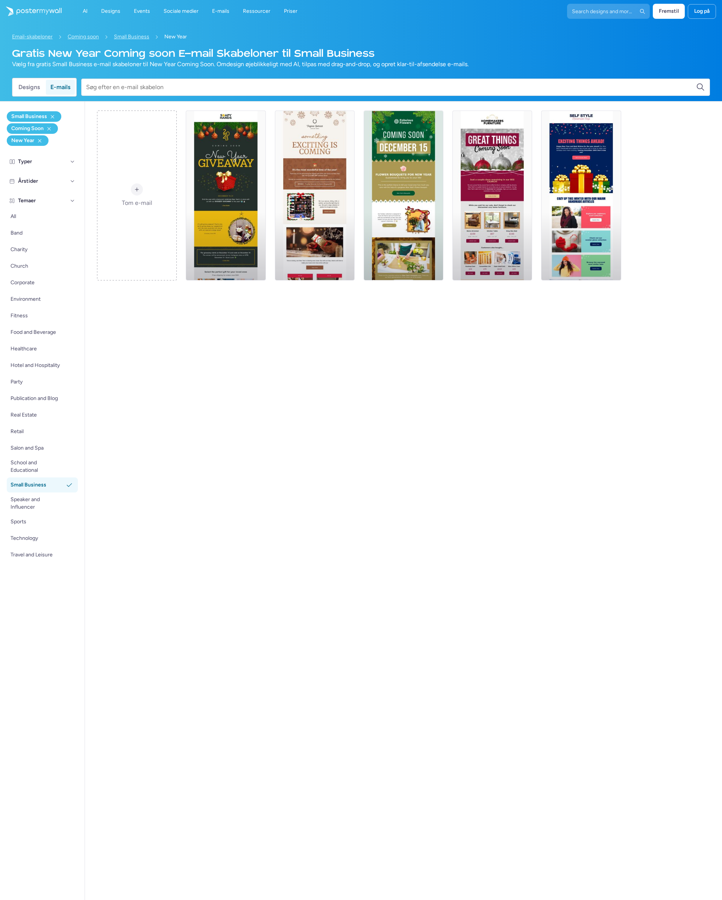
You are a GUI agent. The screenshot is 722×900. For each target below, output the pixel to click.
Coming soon (83, 36)
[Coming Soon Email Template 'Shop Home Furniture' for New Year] (492, 195)
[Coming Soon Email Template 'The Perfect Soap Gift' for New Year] (225, 195)
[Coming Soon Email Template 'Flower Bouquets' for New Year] (403, 195)
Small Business (131, 36)
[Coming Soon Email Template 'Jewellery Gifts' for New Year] (315, 195)
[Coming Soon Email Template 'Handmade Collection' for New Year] (581, 195)
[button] (73, 162)
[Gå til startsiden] (31, 11)
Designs (29, 87)
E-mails (60, 87)
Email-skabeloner (32, 36)
